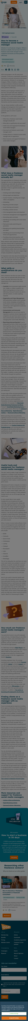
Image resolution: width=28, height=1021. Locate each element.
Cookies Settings (14, 1013)
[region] (14, 1011)
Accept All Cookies (14, 1018)
